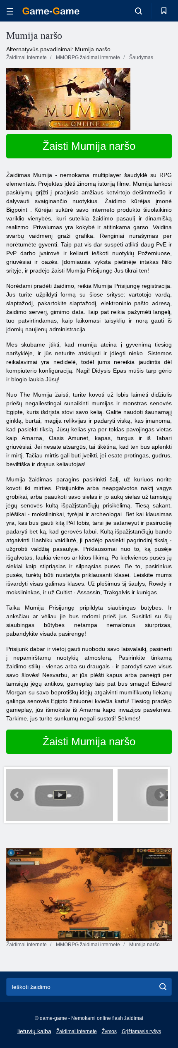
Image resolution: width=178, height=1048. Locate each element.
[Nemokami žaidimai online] (51, 10)
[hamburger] (10, 11)
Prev (17, 795)
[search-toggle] (138, 11)
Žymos (109, 1031)
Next (161, 795)
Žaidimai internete (76, 1031)
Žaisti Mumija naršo (89, 146)
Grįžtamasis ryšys (141, 1031)
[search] (163, 987)
